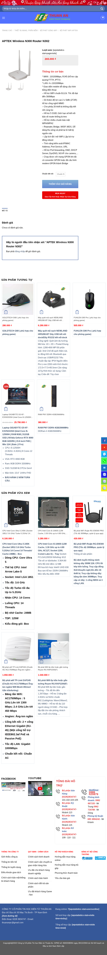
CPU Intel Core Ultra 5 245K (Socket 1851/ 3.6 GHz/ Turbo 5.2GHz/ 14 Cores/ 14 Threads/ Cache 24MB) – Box (17, 532)
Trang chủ (7, 30)
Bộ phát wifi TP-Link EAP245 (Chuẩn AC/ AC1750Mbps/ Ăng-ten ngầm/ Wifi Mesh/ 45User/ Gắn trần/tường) (17, 668)
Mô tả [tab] (5, 211)
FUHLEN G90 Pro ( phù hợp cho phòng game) (87, 319)
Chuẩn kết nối (47, 174)
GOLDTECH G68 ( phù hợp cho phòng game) (15, 319)
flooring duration (53, 951)
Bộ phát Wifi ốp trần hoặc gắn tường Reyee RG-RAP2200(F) (53, 668)
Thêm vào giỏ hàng (60, 184)
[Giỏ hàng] (103, 18)
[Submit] (102, 8)
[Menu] (3, 18)
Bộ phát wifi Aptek (69, 30)
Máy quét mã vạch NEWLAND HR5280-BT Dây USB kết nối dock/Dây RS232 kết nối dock (50, 319)
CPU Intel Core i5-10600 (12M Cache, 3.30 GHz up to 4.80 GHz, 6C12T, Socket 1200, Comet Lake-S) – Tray (53, 532)
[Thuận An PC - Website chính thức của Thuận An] (53, 17)
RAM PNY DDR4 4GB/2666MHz (51, 414)
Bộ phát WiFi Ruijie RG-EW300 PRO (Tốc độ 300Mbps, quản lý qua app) (89, 532)
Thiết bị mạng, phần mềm (26, 30)
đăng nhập (20, 251)
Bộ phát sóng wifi (48, 30)
